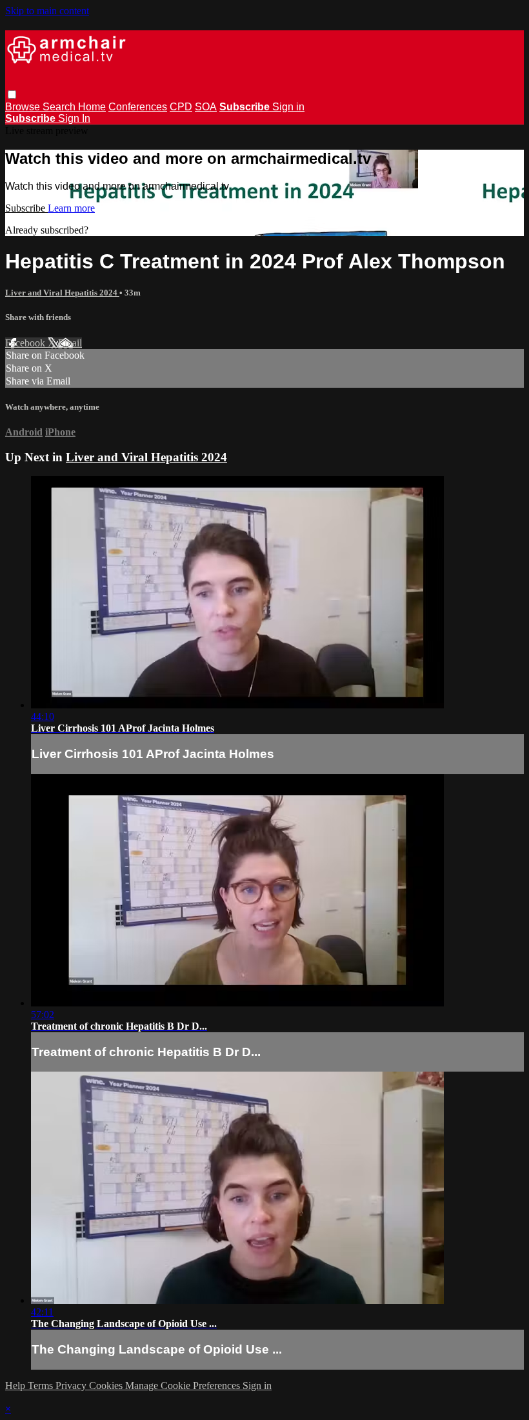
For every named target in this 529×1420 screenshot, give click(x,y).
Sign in (288, 106)
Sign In (74, 118)
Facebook (26, 342)
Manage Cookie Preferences (184, 1385)
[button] (12, 94)
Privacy (72, 1385)
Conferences (137, 106)
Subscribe (26, 208)
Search (60, 106)
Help (16, 1385)
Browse (24, 106)
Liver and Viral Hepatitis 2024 (62, 292)
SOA (206, 106)
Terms (41, 1385)
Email (70, 342)
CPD (181, 106)
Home (92, 106)
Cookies (107, 1385)
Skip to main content (47, 10)
